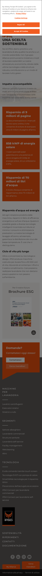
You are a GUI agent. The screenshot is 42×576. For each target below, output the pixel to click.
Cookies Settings (21, 18)
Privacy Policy (21, 13)
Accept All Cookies (21, 31)
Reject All (21, 25)
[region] (21, 18)
